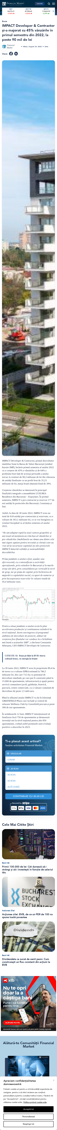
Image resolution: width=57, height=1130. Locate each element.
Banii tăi (6, 863)
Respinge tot (28, 1124)
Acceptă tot (28, 1109)
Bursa (4, 21)
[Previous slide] (4, 11)
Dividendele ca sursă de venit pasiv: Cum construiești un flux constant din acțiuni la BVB (26, 962)
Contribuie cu (28, 796)
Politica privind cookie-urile (35, 1102)
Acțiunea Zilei (8, 910)
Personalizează (28, 1116)
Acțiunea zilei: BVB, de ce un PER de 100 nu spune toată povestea (27, 916)
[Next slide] (53, 11)
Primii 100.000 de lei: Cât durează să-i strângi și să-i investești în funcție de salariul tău (27, 869)
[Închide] (54, 1080)
